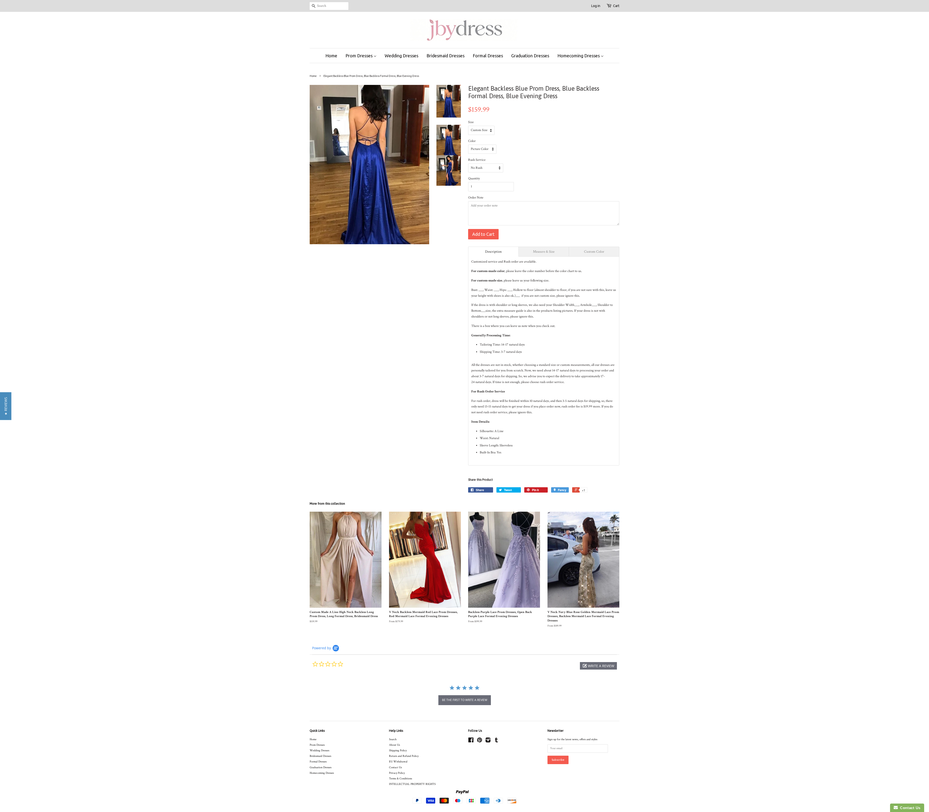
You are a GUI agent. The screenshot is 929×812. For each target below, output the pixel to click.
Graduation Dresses (530, 55)
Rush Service (477, 160)
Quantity (474, 178)
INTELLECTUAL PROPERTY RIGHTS (412, 784)
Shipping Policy (398, 750)
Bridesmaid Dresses (445, 55)
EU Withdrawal (398, 761)
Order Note (475, 197)
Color (472, 141)
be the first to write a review (464, 700)
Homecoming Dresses (579, 55)
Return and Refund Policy (404, 756)
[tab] (493, 252)
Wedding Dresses (401, 55)
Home (331, 55)
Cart (616, 6)
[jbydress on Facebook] (471, 741)
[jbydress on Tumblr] (496, 741)
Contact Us (395, 767)
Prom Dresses (359, 55)
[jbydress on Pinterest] (479, 741)
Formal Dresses (488, 55)
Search (393, 739)
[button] (598, 666)
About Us (394, 745)
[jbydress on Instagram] (488, 741)
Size (471, 122)
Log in (595, 6)
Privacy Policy (397, 773)
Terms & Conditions (400, 778)
